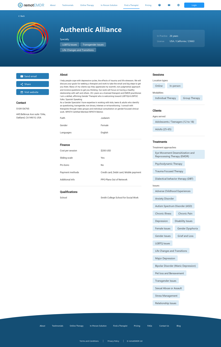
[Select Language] (178, 5)
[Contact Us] (169, 5)
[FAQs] (159, 5)
